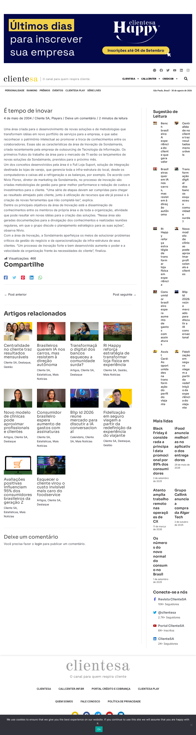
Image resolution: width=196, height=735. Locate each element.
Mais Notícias (111, 374)
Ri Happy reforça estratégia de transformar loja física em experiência (116, 355)
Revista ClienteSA (172, 599)
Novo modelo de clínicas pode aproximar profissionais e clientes (17, 422)
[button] (186, 79)
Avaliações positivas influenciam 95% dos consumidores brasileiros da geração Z (18, 491)
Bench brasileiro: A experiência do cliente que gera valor (165, 142)
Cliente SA (42, 118)
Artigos (74, 370)
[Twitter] (14, 277)
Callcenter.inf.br (71, 688)
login (38, 544)
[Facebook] (6, 277)
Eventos (57, 90)
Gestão (8, 366)
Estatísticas (44, 374)
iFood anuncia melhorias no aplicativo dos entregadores (182, 444)
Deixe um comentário (80, 118)
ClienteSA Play (75, 90)
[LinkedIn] (31, 277)
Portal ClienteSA (171, 626)
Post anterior (15, 294)
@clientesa (167, 613)
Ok (99, 729)
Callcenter (148, 78)
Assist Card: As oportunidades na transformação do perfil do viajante (164, 378)
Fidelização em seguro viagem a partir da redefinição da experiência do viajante (117, 424)
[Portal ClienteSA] (155, 625)
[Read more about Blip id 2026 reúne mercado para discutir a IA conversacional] (84, 398)
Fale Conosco (90, 701)
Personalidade (14, 90)
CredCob (168, 78)
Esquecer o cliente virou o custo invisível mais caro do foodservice (51, 487)
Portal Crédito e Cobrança (111, 688)
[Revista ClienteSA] (155, 599)
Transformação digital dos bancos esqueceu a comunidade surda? (83, 355)
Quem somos (64, 701)
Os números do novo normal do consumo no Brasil (160, 556)
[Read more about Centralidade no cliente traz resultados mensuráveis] (18, 331)
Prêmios (45, 90)
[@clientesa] (155, 612)
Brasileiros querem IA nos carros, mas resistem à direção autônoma (51, 355)
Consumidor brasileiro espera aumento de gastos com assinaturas (49, 422)
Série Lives (94, 90)
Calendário (77, 437)
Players (56, 118)
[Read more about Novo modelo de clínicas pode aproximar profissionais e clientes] (18, 398)
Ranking (32, 90)
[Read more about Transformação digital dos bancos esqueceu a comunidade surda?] (84, 331)
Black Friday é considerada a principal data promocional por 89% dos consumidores (161, 450)
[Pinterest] (23, 277)
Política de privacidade (124, 701)
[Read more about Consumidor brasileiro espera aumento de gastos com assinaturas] (51, 398)
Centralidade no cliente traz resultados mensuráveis (18, 351)
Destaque (24, 362)
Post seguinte (124, 294)
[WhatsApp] (40, 277)
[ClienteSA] (155, 638)
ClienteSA (128, 78)
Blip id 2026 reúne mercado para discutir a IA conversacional (83, 422)
